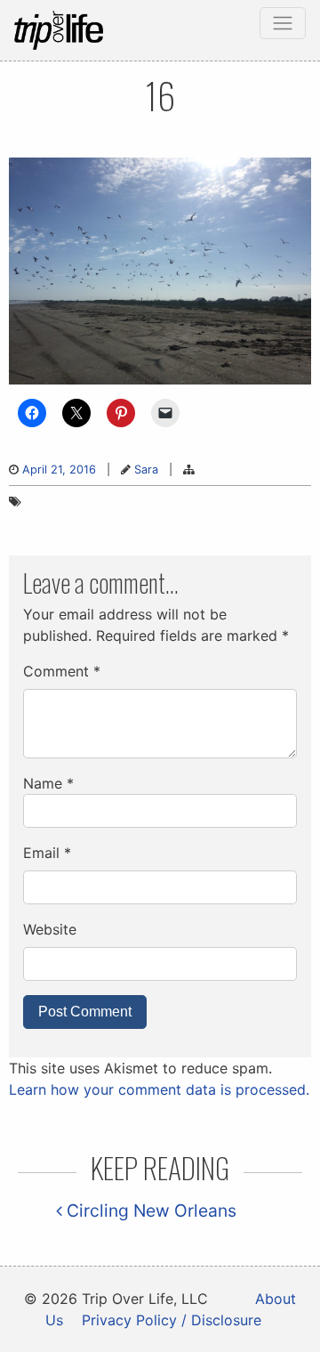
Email (47, 853)
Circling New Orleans (149, 1210)
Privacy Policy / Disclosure (171, 1320)
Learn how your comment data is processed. (159, 1089)
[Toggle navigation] (283, 23)
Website (49, 929)
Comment (61, 671)
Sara (146, 469)
